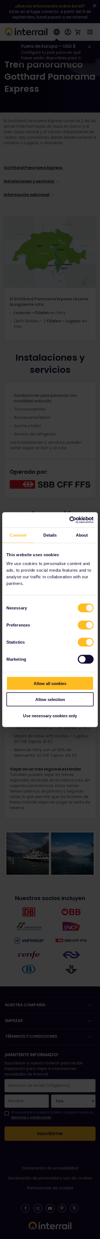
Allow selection (50, 699)
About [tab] (82, 535)
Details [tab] (50, 535)
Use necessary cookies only (50, 715)
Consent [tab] (18, 535)
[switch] (86, 624)
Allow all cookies (50, 683)
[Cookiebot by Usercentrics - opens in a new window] (71, 519)
